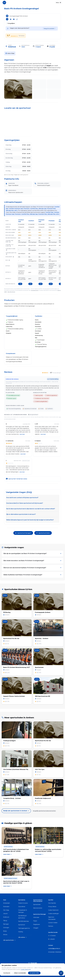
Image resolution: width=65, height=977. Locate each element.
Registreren (36, 924)
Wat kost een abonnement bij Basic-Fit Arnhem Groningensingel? (24, 567)
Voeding (20, 931)
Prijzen (35, 921)
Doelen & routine (23, 903)
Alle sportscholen (9, 940)
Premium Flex (51, 208)
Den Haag (6, 910)
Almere (5, 934)
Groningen (6, 927)
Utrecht (5, 913)
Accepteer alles (34, 973)
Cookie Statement (53, 910)
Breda (5, 931)
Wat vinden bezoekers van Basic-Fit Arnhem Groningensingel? (23, 560)
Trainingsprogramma (24, 928)
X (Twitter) (53, 935)
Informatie (36, 917)
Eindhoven (6, 917)
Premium (26, 208)
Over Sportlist (52, 903)
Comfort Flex (34, 208)
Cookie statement (26, 969)
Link (20, 283)
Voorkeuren (6, 973)
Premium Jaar (19, 208)
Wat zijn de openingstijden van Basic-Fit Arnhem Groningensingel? (25, 553)
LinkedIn (52, 939)
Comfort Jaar (49, 212)
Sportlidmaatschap (23, 921)
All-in (16, 210)
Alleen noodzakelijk (20, 973)
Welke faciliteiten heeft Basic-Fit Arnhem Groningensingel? (22, 575)
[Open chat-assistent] (61, 973)
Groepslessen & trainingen (22, 911)
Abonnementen (37, 908)
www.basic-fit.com (34, 290)
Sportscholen (37, 904)
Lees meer (22, 434)
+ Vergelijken (11, 23)
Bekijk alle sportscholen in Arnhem (16, 811)
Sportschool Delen (43, 533)
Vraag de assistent (49, 28)
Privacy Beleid (52, 906)
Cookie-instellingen (53, 913)
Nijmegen (6, 924)
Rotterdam (6, 906)
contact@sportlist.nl (54, 948)
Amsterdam (6, 903)
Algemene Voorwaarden (52, 918)
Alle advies (22, 937)
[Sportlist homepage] (4, 2)
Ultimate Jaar (43, 208)
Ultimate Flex (10, 210)
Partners (50, 926)
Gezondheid (21, 906)
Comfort (11, 208)
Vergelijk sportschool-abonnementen (44, 811)
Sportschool (21, 924)
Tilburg (5, 920)
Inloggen (35, 928)
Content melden (52, 922)
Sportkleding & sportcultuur (22, 917)
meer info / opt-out (11, 291)
